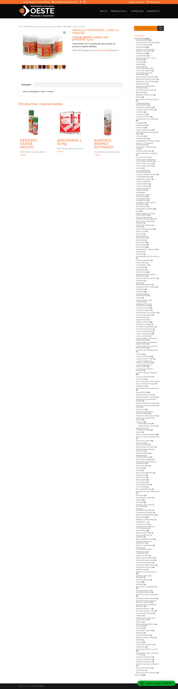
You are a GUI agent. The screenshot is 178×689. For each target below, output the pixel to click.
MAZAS (139, 432)
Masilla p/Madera (48, 26)
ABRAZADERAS (142, 40)
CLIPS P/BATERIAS (143, 177)
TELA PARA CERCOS (144, 630)
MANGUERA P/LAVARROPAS (147, 388)
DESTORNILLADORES (144, 209)
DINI (138, 211)
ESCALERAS (140, 242)
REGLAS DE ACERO (143, 533)
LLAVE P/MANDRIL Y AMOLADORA (144, 366)
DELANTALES (141, 206)
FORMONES (140, 270)
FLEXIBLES (140, 267)
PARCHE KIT (141, 477)
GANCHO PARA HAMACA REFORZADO (146, 275)
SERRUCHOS (141, 570)
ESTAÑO (139, 252)
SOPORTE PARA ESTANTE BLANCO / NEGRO (146, 601)
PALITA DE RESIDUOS (144, 473)
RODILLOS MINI (142, 556)
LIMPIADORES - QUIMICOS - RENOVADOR (147, 339)
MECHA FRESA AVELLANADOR (142, 444)
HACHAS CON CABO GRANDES (144, 301)
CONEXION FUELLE (143, 179)
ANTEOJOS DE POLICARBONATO (143, 67)
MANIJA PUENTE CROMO (146, 397)
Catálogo (137, 11)
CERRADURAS (141, 139)
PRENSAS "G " (141, 522)
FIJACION (138, 675)
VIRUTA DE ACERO (143, 668)
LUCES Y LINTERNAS (144, 377)
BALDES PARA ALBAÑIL (145, 77)
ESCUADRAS (141, 245)
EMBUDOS (140, 240)
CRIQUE (139, 192)
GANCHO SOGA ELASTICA (146, 278)
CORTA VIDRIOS (142, 186)
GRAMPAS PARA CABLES (146, 287)
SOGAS (138, 582)
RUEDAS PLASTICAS (144, 567)
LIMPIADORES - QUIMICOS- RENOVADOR (147, 347)
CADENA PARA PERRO (145, 110)
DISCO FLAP (141, 231)
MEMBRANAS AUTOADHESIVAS (143, 456)
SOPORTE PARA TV (143, 609)
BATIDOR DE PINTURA (145, 90)
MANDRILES (141, 386)
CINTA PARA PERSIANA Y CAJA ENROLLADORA (146, 160)
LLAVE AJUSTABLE (143, 356)
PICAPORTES (141, 487)
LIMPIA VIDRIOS (142, 336)
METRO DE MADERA (144, 459)
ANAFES (139, 64)
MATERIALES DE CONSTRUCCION (142, 429)
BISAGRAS (140, 92)
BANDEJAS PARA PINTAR (146, 79)
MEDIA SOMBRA (142, 453)
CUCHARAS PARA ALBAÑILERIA (143, 199)
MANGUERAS (141, 392)
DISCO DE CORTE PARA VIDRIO (145, 226)
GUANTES (140, 292)
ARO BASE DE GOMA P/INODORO (144, 73)
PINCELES (140, 495)
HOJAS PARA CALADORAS (146, 313)
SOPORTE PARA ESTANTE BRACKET (146, 605)
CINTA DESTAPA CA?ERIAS (146, 153)
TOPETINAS (140, 647)
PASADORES (141, 480)
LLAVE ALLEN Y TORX (144, 359)
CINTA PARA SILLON (144, 164)
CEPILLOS (140, 136)
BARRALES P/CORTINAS (145, 82)
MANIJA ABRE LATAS (144, 395)
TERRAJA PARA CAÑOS (145, 638)
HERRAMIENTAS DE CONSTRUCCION (144, 305)
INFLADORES (141, 317)
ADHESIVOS (141, 47)
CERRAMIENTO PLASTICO (146, 141)
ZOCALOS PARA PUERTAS (146, 673)
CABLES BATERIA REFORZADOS (143, 104)
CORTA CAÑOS (142, 181)
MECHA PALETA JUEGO (145, 447)
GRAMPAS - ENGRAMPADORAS (143, 284)
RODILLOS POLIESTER (145, 558)
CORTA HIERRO (142, 184)
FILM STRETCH (142, 265)
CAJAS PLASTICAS (143, 117)
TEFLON (139, 622)
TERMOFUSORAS (142, 635)
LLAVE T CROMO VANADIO (147, 373)
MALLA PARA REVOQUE (145, 384)
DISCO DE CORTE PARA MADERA (145, 222)
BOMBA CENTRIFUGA (144, 95)
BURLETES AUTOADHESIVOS (147, 99)
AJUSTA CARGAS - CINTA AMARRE (146, 59)
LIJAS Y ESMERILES (143, 334)
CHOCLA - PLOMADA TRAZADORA (144, 144)
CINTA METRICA (142, 157)
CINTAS (139, 168)
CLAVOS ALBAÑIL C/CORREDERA (143, 171)
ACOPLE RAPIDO (143, 45)
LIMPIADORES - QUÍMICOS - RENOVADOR (147, 343)
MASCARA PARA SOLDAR (146, 416)
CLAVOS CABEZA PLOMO (146, 174)
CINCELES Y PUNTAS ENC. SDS (146, 148)
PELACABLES (141, 482)
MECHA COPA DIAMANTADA (147, 437)
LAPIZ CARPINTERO (144, 331)
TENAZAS (139, 633)
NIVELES (139, 468)
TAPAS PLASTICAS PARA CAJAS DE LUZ (145, 619)
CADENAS (140, 112)
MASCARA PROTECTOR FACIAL (145, 419)
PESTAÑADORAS (142, 484)
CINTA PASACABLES (144, 166)
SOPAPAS (139, 584)
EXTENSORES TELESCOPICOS (147, 256)
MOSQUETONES (142, 466)
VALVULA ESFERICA (144, 659)
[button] (64, 32)
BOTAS (138, 97)
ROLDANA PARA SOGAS (145, 565)
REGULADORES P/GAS (145, 539)
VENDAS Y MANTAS (144, 662)
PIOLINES (140, 502)
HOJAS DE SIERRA (143, 310)
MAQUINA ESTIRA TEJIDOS (146, 403)
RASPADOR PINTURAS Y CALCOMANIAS (145, 527)
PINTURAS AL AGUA (144, 498)
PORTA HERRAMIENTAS (145, 515)
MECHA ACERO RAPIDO (145, 434)
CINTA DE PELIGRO (143, 151)
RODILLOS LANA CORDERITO (142, 552)
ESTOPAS (139, 254)
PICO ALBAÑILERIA (144, 489)
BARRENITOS (141, 84)
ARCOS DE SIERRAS (144, 71)
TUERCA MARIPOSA (144, 657)
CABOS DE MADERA (144, 107)
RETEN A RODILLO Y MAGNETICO (144, 542)
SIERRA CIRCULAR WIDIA (146, 572)
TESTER (139, 640)
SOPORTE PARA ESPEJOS (146, 598)
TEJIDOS (139, 628)
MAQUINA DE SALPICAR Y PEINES (146, 400)
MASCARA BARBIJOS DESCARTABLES (144, 412)
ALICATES (140, 62)
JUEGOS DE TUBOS (143, 324)
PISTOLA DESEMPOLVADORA (144, 509)
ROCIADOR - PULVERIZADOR (142, 548)
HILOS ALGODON (143, 308)
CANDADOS (141, 125)
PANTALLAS (140, 475)
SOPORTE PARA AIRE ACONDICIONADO (144, 591)
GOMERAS (140, 281)
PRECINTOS (140, 517)
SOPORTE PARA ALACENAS (147, 595)
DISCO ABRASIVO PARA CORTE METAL (145, 214)
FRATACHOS (141, 272)
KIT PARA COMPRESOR (145, 327)
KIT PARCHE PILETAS (144, 329)
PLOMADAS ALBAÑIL (144, 513)
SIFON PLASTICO (142, 580)
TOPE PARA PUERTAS (144, 645)
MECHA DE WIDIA (143, 441)
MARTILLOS (140, 409)
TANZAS (139, 616)
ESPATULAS (140, 247)
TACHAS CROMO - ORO (145, 611)
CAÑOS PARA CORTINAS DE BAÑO (147, 133)
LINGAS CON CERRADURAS (147, 350)
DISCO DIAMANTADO (144, 229)
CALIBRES (140, 123)
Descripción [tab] (26, 85)
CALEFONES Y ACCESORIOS (147, 119)
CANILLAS (140, 128)
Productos (118, 11)
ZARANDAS (140, 670)
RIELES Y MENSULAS (144, 545)
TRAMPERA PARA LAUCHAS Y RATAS (147, 654)
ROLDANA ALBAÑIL (144, 563)
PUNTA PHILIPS (142, 524)
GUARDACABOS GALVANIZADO (142, 294)
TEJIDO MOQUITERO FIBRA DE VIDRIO (147, 625)
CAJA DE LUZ (141, 114)
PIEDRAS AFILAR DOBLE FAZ (147, 491)
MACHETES (140, 379)
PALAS (138, 470)
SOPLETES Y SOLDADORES (146, 587)
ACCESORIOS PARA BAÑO (146, 42)
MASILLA (37, 26)
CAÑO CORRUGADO (144, 130)
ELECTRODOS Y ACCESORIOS (142, 237)
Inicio (103, 11)
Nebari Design (38, 686)
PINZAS (139, 500)
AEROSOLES (141, 53)
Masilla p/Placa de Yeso (147, 426)
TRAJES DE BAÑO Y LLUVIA (147, 649)
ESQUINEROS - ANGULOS (146, 249)
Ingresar (90, 39)
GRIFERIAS (140, 289)
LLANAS (139, 354)
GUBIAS (139, 298)
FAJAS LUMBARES (143, 260)
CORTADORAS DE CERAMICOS (143, 189)
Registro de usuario (136, 2)
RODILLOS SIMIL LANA (145, 560)
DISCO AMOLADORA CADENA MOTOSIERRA (145, 218)
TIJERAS (139, 642)
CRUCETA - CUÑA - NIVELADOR (143, 195)
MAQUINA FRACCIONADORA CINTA (147, 406)
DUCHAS (139, 234)
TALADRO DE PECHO (144, 613)
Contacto (153, 11)
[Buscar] (160, 28)
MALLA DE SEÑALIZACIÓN (146, 381)
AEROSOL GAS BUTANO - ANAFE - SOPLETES (146, 50)
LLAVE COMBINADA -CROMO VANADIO (144, 362)
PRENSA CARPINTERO (145, 520)
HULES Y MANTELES (144, 315)
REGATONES (141, 531)
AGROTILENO (141, 56)
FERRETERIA (28, 26)
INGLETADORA (142, 320)
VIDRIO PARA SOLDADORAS (147, 664)
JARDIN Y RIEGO (142, 322)
